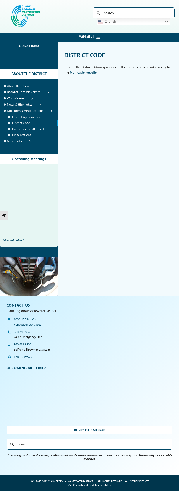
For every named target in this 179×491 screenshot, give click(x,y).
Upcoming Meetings (27, 367)
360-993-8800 (22, 344)
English (109, 21)
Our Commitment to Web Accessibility (89, 485)
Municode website (83, 72)
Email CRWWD (23, 357)
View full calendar (14, 240)
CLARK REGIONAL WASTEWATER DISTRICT (70, 481)
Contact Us (18, 305)
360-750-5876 (22, 332)
